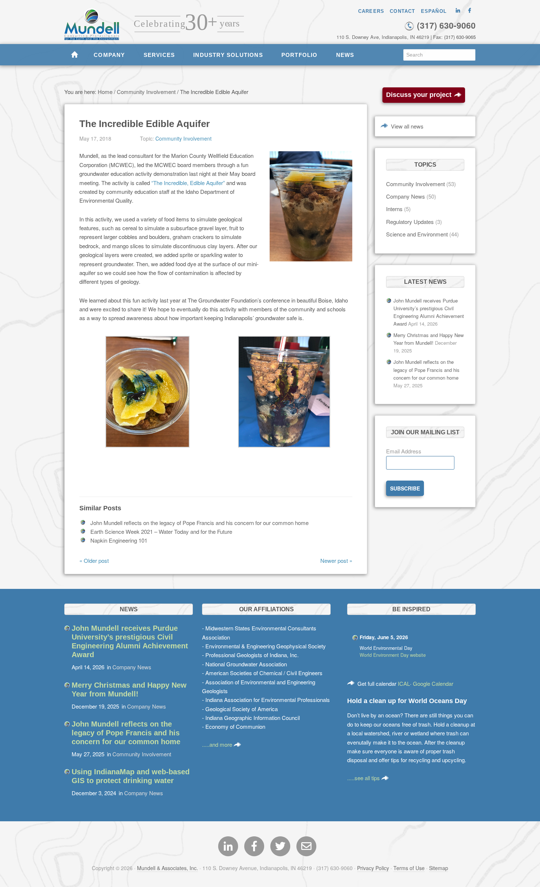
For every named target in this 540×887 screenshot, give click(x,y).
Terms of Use (409, 868)
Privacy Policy (373, 868)
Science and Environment (417, 234)
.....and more (218, 744)
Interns (394, 209)
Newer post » (336, 560)
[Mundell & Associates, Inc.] (95, 20)
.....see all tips (364, 778)
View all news (407, 126)
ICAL (404, 683)
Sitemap (438, 868)
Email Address (403, 451)
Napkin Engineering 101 (118, 540)
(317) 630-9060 (445, 25)
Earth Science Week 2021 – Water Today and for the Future (161, 531)
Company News (405, 196)
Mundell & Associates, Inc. (167, 868)
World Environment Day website (393, 655)
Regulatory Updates (410, 221)
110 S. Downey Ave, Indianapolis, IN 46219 (382, 36)
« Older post (94, 560)
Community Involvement (183, 138)
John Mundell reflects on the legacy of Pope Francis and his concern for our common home (199, 522)
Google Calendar (433, 683)
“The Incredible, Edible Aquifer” (188, 183)
